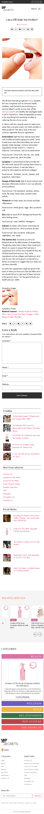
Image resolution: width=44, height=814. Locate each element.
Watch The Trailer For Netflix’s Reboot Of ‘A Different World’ (27, 569)
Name (5, 367)
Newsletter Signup (7, 2)
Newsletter (7, 494)
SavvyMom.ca (7, 500)
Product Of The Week (11, 481)
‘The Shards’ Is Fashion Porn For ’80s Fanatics (27, 543)
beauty (30, 100)
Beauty (13, 620)
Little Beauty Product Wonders (20, 315)
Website (5, 384)
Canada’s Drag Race (10, 487)
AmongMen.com (8, 497)
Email (5, 376)
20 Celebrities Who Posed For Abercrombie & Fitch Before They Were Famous (26, 428)
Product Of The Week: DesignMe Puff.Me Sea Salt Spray (25, 530)
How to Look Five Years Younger (20, 314)
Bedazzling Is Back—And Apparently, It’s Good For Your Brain (26, 556)
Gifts (4, 490)
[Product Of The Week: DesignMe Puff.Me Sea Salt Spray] (19, 611)
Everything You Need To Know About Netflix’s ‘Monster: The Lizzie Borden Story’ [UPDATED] (26, 518)
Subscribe (37, 796)
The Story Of (7, 474)
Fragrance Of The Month (11, 477)
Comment (6, 341)
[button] (12, 29)
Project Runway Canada (11, 484)
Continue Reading (22, 697)
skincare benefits (8, 111)
